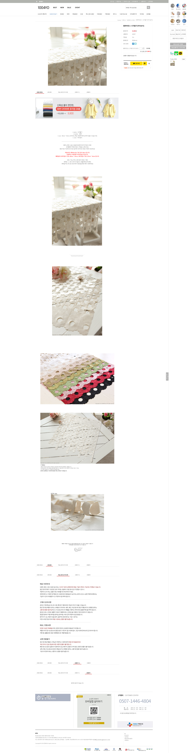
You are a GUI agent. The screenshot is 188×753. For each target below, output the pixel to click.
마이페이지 (135, 1)
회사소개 (126, 735)
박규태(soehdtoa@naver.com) (101, 740)
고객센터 (150, 1)
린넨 (81, 14)
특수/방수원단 (90, 14)
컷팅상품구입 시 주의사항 (178, 48)
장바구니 (127, 1)
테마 (68, 14)
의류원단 (99, 14)
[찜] (149, 63)
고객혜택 (183, 34)
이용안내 (126, 740)
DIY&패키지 (133, 14)
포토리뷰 (178, 30)
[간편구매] (136, 63)
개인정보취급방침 (128, 738)
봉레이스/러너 (131, 20)
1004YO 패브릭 (42, 14)
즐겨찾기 (41, 1)
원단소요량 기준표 (178, 44)
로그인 (112, 1)
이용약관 (126, 737)
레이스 (115, 14)
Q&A (172, 30)
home (119, 20)
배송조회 (178, 34)
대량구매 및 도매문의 (178, 38)
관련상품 (49, 92)
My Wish (172, 34)
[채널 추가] (145, 63)
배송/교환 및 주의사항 (63, 92)
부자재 (142, 14)
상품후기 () (77, 92)
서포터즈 (183, 30)
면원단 (62, 14)
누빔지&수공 (123, 14)
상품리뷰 (143, 1)
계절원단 (74, 14)
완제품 (148, 14)
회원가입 (118, 1)
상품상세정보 (40, 92)
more (183, 59)
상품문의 (88, 92)
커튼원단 (107, 14)
